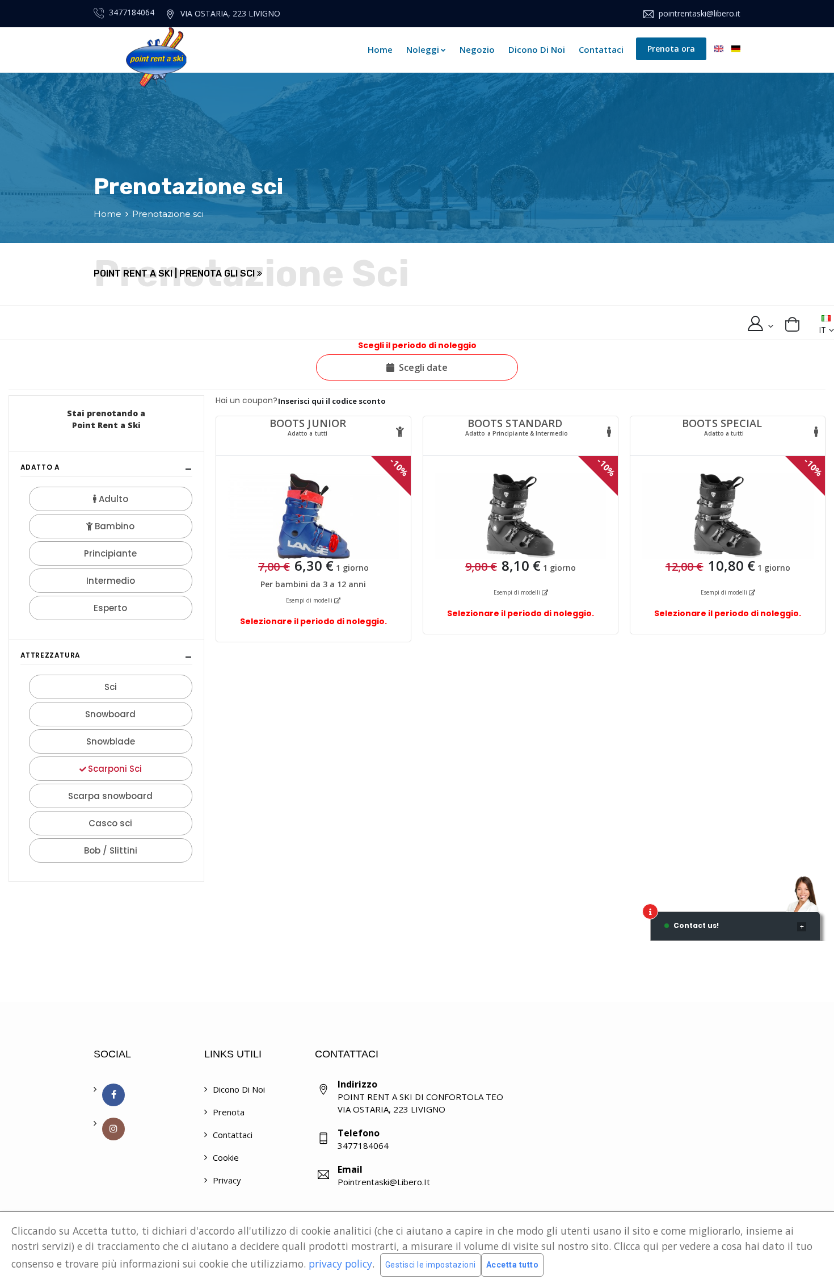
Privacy (227, 1180)
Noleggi (422, 49)
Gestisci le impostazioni (430, 1264)
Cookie (226, 1157)
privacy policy (340, 1263)
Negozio (477, 49)
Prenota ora (671, 48)
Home (380, 49)
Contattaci (601, 49)
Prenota (229, 1112)
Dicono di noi (536, 49)
